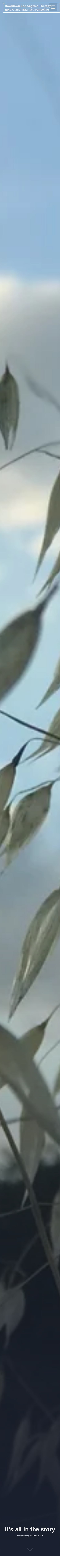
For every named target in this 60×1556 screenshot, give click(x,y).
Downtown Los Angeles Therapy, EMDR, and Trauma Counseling (28, 7)
